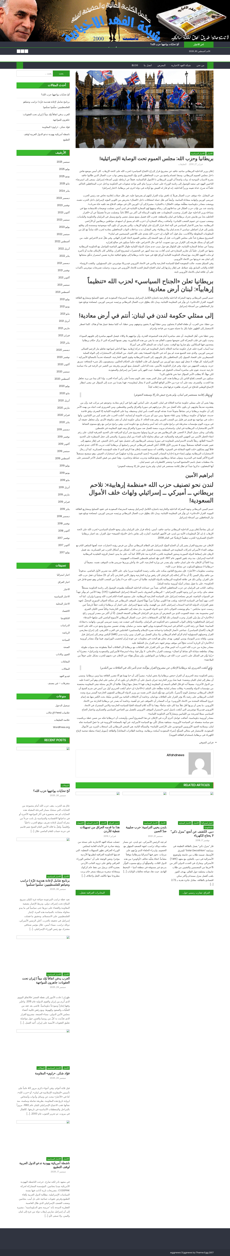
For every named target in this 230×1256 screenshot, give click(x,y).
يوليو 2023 (64, 227)
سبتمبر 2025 (63, 161)
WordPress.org (61, 727)
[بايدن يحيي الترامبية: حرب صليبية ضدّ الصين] (145, 805)
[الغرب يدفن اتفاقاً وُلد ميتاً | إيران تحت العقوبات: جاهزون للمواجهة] (43, 952)
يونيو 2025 (64, 176)
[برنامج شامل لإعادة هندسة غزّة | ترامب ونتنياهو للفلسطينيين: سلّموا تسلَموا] (43, 854)
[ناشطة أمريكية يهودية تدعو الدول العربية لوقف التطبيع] (43, 1136)
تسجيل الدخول (62, 705)
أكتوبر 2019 (64, 444)
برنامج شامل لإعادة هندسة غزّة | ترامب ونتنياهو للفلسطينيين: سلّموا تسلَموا (46, 104)
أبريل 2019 (64, 487)
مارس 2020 (63, 407)
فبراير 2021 (64, 335)
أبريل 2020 (64, 400)
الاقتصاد (80, 823)
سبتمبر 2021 (63, 284)
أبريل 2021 (64, 321)
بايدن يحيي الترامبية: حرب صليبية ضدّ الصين (146, 829)
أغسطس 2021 (62, 292)
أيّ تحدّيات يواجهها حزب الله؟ (164, 44)
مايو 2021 (65, 313)
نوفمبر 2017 (64, 538)
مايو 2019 (65, 480)
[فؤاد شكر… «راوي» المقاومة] (43, 1045)
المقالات (66, 668)
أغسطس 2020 (62, 378)
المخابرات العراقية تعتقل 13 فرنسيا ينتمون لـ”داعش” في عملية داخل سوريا (90, 892)
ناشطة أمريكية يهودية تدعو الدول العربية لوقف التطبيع (47, 137)
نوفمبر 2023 (63, 205)
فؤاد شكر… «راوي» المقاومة (56, 127)
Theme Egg (202, 1252)
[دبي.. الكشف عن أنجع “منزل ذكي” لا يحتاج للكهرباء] (191, 805)
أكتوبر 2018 (64, 530)
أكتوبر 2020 (64, 364)
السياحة (66, 640)
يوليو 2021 (65, 299)
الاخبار (209, 153)
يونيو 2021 (65, 306)
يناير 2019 (65, 509)
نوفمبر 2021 (64, 270)
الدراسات (65, 625)
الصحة (66, 647)
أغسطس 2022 (62, 241)
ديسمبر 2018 (63, 516)
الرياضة (66, 632)
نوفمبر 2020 (63, 357)
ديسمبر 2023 (63, 198)
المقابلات (65, 661)
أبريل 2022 (64, 248)
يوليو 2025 (64, 169)
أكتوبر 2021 (64, 277)
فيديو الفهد (64, 676)
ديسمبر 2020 (63, 350)
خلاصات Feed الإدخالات (58, 712)
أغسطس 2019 (62, 458)
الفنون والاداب (63, 654)
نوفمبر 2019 (64, 436)
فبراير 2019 (64, 501)
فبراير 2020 (63, 415)
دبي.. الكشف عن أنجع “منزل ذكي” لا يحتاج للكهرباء (192, 834)
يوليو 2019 (65, 465)
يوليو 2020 (64, 386)
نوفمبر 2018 (64, 523)
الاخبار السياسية (198, 153)
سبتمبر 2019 (63, 451)
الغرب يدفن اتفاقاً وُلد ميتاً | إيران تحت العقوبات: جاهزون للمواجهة (46, 117)
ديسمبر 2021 (63, 263)
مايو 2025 (65, 183)
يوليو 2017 (65, 552)
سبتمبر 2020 (63, 371)
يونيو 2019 (65, 473)
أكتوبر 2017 (64, 545)
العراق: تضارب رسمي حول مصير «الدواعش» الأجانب (194, 892)
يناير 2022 (64, 256)
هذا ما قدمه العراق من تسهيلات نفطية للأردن (100, 829)
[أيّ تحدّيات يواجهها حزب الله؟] (43, 763)
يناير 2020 (64, 422)
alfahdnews (175, 755)
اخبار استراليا (206, 823)
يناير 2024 (64, 190)
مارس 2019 (64, 494)
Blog (135, 65)
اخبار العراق (114, 823)
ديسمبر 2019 (63, 429)
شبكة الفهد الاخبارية (181, 65)
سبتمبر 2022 (63, 234)
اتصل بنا (148, 65)
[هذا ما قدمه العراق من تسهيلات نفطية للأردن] (98, 805)
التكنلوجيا (208, 827)
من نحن (200, 65)
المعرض (161, 65)
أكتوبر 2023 (64, 212)
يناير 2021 (65, 342)
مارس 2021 (64, 328)
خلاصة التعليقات (62, 720)
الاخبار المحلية (92, 823)
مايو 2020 (64, 393)
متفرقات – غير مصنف (59, 683)
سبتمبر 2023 (63, 219)
